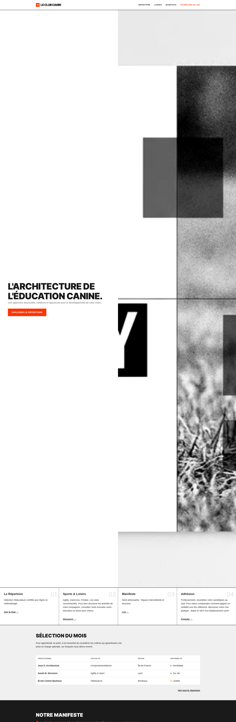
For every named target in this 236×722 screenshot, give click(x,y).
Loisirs (158, 5)
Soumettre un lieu (190, 5)
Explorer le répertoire (27, 312)
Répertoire (144, 5)
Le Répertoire (13, 594)
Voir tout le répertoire (189, 690)
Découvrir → (69, 619)
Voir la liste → (11, 612)
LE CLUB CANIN (49, 5)
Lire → (125, 612)
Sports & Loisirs (74, 594)
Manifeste (171, 5)
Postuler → (187, 619)
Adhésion (187, 594)
